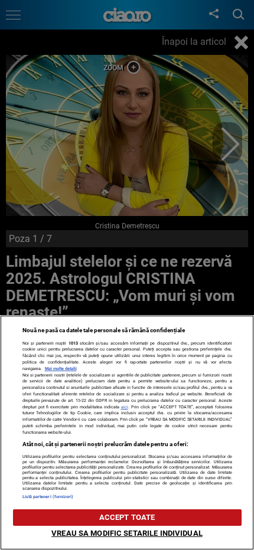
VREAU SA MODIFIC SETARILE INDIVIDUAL (127, 533)
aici (124, 407)
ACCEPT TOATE (127, 517)
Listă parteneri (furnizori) (48, 496)
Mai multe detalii (61, 368)
